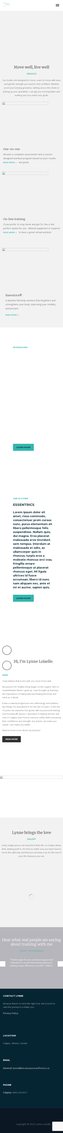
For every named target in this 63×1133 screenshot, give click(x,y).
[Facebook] (22, 1131)
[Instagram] (40, 1131)
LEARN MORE (23, 447)
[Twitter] (28, 1131)
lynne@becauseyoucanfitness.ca (31, 1068)
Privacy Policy (10, 1013)
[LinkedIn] (34, 1131)
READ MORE (12, 739)
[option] (31, 962)
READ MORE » (10, 162)
